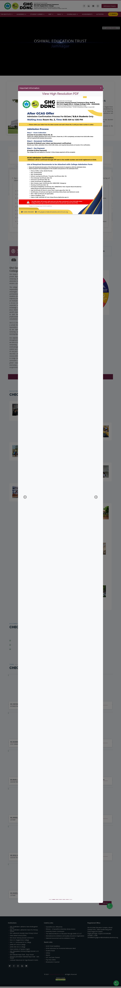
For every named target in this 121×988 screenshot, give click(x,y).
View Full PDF (61, 100)
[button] (25, 497)
